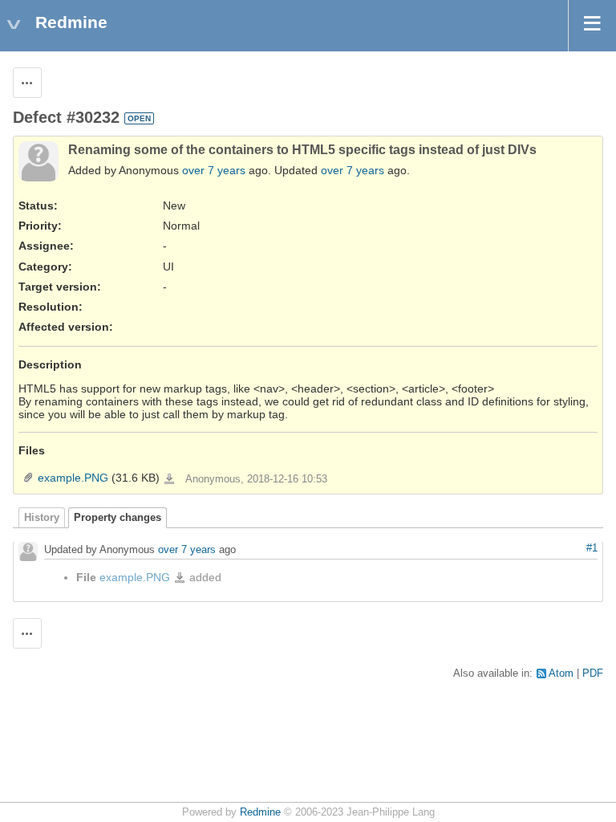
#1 (592, 548)
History (41, 517)
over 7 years (213, 170)
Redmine (260, 812)
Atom (561, 673)
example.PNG (73, 477)
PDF (592, 673)
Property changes (117, 517)
